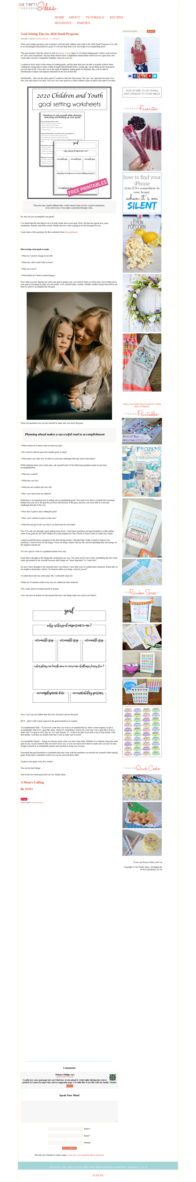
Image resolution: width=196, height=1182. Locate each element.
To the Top (98, 1175)
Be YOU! (27, 789)
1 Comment (55, 39)
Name (86, 1129)
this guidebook (71, 232)
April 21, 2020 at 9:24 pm (64, 1077)
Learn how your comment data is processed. (85, 1155)
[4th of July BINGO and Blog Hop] (142, 445)
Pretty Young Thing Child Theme (85, 1167)
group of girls (65, 53)
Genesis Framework (115, 1167)
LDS (32, 802)
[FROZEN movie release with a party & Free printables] (141, 498)
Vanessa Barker (41, 39)
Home (59, 17)
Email (86, 1136)
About (73, 17)
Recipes (115, 17)
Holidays (62, 23)
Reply (69, 1086)
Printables (39, 802)
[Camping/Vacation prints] (142, 528)
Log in (144, 1167)
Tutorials (94, 17)
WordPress (133, 1167)
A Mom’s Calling (32, 782)
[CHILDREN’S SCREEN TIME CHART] (142, 586)
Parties (83, 23)
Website (87, 1142)
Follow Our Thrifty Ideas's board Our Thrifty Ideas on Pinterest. (142, 405)
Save (25, 799)
